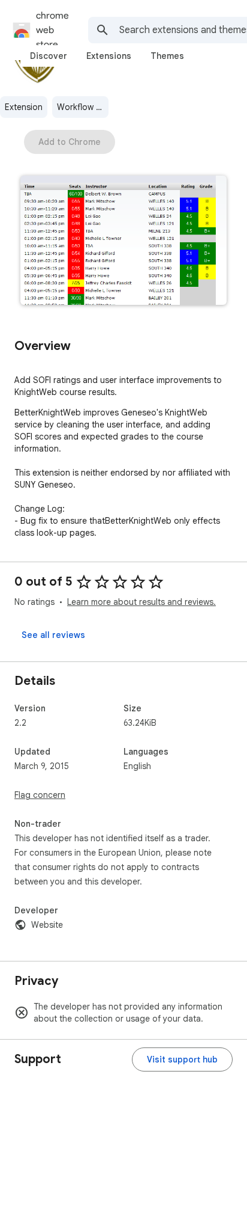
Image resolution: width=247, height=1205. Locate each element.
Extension (24, 107)
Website (47, 924)
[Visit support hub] (182, 1059)
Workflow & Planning (83, 107)
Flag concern (39, 795)
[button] (123, 241)
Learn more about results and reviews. (141, 601)
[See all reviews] (53, 635)
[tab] (48, 56)
